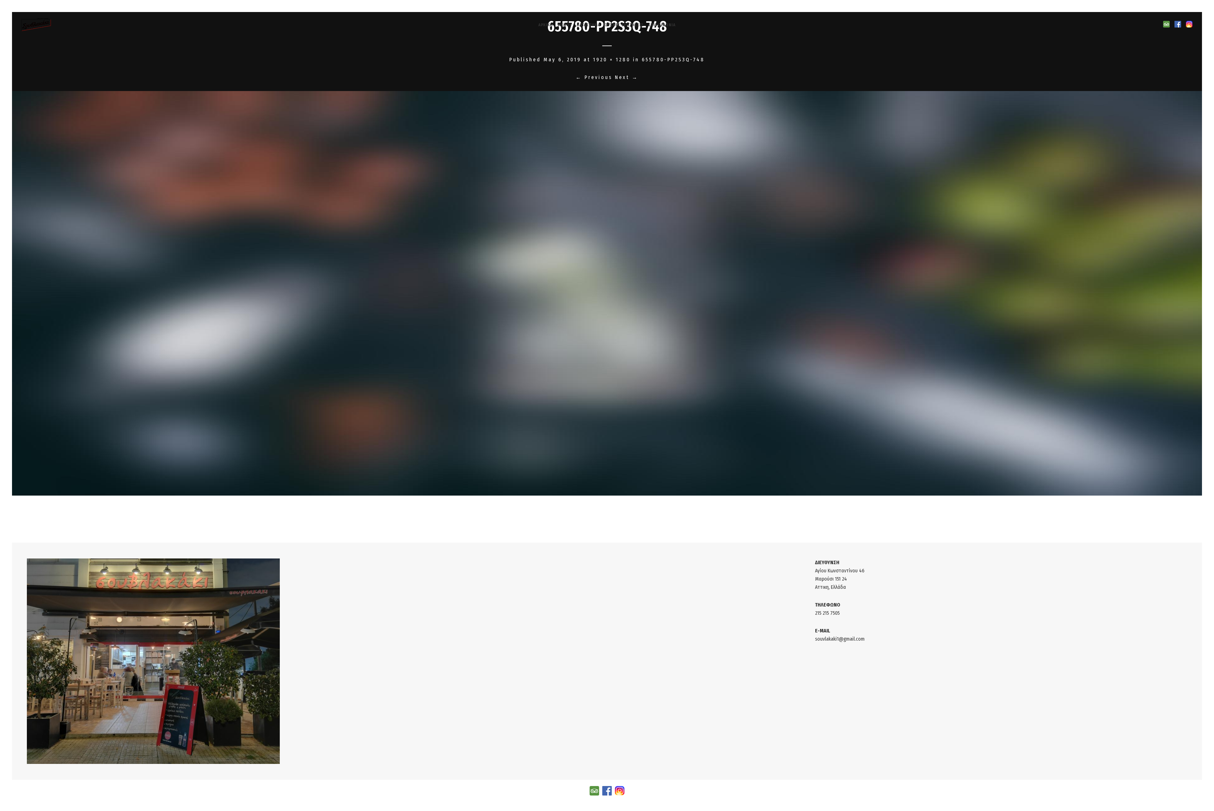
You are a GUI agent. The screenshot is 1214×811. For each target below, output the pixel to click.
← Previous (594, 77)
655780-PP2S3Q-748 (673, 60)
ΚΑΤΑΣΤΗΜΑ (588, 24)
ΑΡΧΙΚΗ (545, 24)
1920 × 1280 (611, 60)
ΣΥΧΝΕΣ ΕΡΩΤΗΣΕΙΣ (624, 24)
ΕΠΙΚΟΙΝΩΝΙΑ (662, 24)
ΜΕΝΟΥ (565, 24)
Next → (626, 77)
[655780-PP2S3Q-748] (607, 293)
